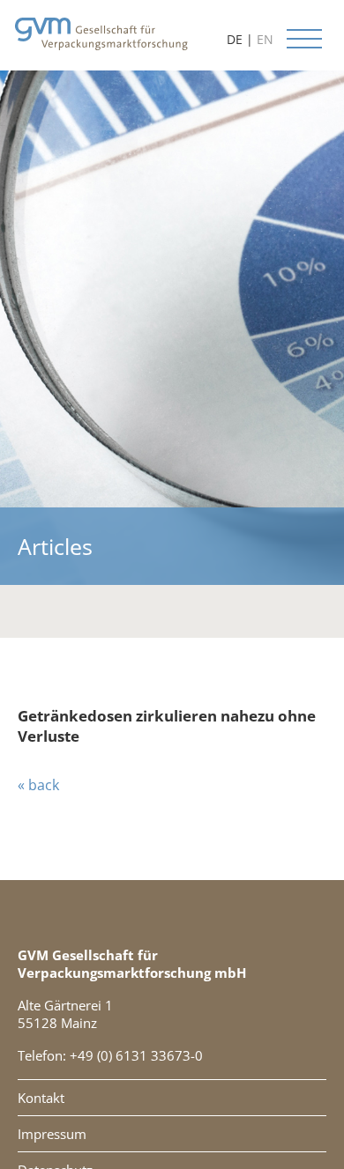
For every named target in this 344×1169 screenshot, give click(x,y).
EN (265, 39)
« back (38, 785)
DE (235, 39)
